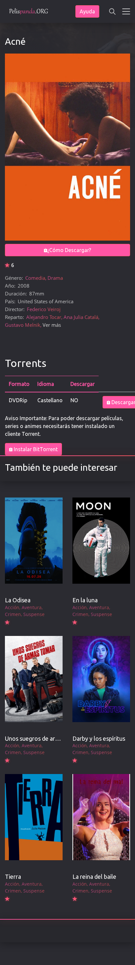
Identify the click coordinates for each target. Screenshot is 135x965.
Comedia (35, 278)
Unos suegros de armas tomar (44, 738)
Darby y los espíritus (98, 738)
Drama (55, 278)
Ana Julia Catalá (81, 317)
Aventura (32, 607)
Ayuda (87, 11)
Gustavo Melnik (22, 325)
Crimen (13, 614)
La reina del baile (94, 876)
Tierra (13, 876)
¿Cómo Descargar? (69, 250)
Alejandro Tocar (43, 317)
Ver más (52, 325)
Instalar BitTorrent (35, 449)
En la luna (85, 600)
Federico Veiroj (44, 309)
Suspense (34, 614)
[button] (112, 11)
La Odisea (17, 600)
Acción (12, 607)
